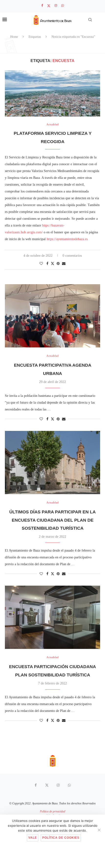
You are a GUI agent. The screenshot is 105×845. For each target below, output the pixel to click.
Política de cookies (60, 837)
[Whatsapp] (62, 6)
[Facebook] (42, 6)
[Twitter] (48, 6)
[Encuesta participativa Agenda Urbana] (52, 315)
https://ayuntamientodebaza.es (67, 239)
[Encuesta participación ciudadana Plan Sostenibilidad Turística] (52, 617)
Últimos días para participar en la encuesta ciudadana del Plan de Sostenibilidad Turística (52, 520)
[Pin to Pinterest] (58, 264)
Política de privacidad (52, 811)
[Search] (90, 20)
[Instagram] (55, 6)
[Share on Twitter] (52, 263)
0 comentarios (72, 255)
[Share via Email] (63, 264)
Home (14, 36)
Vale (32, 837)
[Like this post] (41, 264)
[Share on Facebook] (47, 264)
